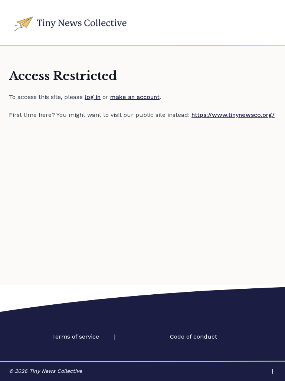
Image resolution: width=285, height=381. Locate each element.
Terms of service (75, 336)
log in (93, 96)
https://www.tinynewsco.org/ (233, 114)
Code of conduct (193, 336)
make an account (135, 96)
